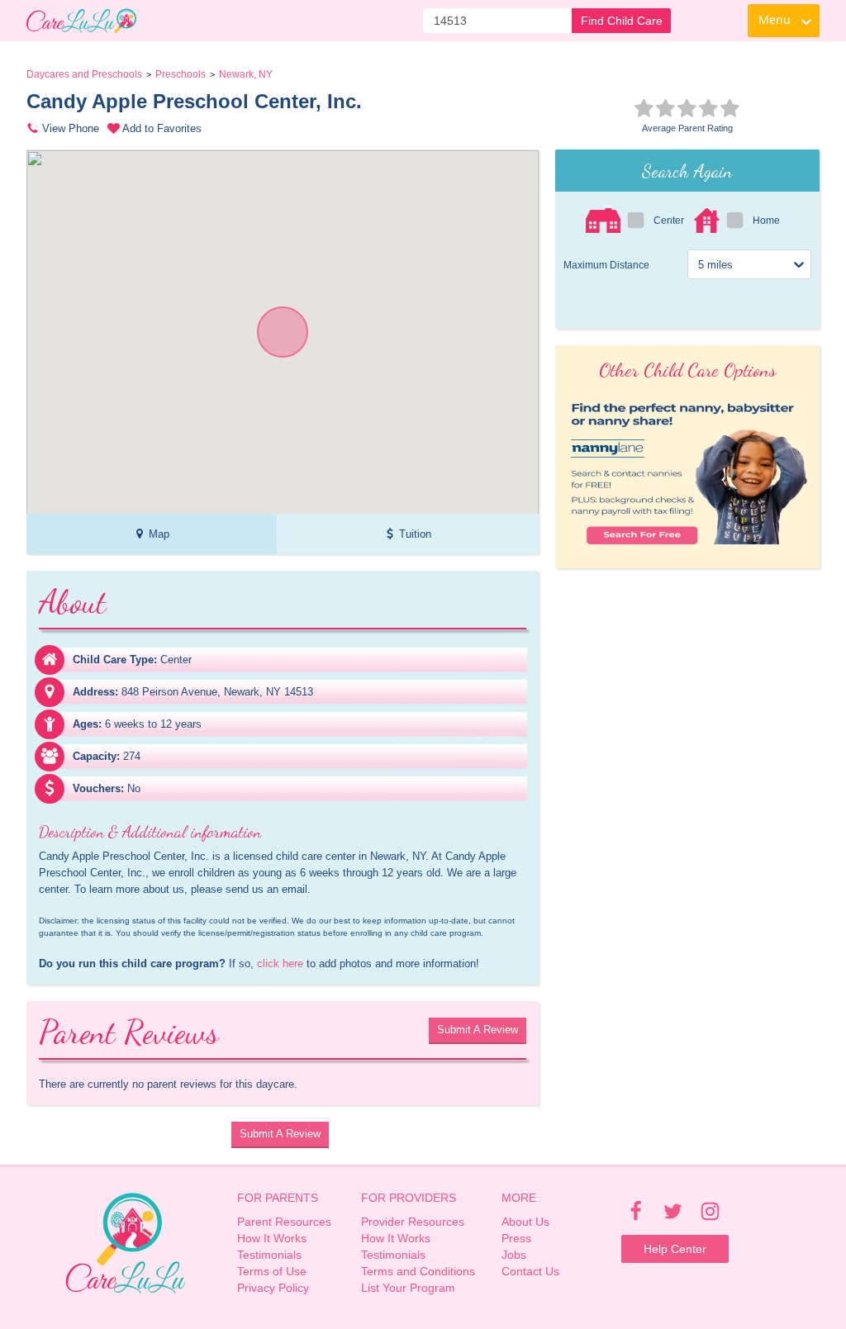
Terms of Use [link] (272, 1271)
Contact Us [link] (530, 1271)
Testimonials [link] (269, 1254)
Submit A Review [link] (477, 1029)
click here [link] (280, 963)
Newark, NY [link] (246, 74)
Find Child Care (622, 20)
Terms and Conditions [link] (418, 1271)
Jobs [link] (513, 1254)
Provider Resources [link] (412, 1221)
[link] (81, 20)
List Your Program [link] (408, 1287)
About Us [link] (525, 1221)
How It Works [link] (272, 1238)
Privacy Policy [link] (273, 1287)
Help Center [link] (675, 1248)
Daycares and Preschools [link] (84, 74)
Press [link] (516, 1238)
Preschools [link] (180, 74)
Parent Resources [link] (284, 1221)
